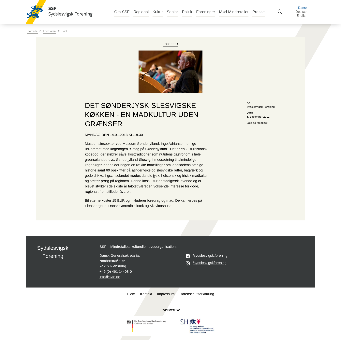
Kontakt (146, 294)
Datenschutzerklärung (197, 294)
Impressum (166, 294)
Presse (258, 12)
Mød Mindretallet (233, 12)
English (302, 15)
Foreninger (205, 12)
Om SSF (121, 12)
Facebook (170, 44)
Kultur (158, 12)
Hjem (131, 294)
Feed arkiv (49, 31)
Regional (141, 12)
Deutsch (301, 11)
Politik (187, 12)
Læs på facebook (257, 122)
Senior (172, 12)
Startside (32, 31)
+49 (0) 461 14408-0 (115, 271)
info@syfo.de (109, 277)
